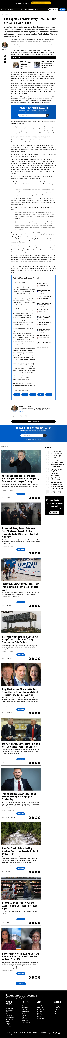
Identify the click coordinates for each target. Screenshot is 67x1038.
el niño (7, 922)
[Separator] (5, 65)
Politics (8, 1021)
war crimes (31, 76)
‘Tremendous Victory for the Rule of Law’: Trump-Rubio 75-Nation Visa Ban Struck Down (20, 586)
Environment (10, 1017)
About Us (40, 1006)
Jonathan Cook (25, 406)
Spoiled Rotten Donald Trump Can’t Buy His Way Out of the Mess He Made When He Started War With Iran (57, 492)
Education (9, 1016)
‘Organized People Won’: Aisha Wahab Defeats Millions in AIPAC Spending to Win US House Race (57, 479)
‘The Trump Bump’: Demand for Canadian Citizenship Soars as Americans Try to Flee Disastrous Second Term (57, 483)
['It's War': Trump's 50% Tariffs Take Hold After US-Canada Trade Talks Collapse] (21, 729)
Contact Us (40, 1018)
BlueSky (56, 1006)
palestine (29, 416)
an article (33, 39)
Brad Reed (4, 916)
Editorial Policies (42, 1009)
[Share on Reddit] (5, 62)
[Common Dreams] (29, 9)
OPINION (11, 9)
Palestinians (46, 149)
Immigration (25, 1008)
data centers (8, 658)
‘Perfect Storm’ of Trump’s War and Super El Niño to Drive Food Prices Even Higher (19, 905)
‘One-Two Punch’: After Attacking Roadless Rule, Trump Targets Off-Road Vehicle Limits (20, 851)
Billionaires (25, 1021)
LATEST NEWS (6, 9)
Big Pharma (25, 1011)
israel (24, 416)
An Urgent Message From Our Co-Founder (26, 277)
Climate (8, 1012)
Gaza (27, 145)
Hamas (16, 257)
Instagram (57, 1011)
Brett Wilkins (4, 810)
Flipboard (57, 1009)
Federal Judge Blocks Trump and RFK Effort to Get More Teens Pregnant (57, 487)
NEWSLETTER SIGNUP (53, 9)
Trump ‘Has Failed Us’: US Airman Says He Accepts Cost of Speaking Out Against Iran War (56, 452)
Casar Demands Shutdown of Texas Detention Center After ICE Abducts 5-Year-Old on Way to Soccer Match (57, 465)
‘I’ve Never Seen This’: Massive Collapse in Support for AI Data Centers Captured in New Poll (57, 461)
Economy (9, 1014)
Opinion (6, 14)
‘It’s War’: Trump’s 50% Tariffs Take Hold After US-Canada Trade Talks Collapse (21, 745)
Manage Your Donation (41, 1012)
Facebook (57, 1008)
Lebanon (47, 54)
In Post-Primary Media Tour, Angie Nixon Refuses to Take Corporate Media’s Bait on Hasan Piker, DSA (20, 956)
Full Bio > (21, 411)
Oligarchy (25, 1006)
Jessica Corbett (5, 865)
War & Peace (10, 1027)
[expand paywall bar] (65, 1)
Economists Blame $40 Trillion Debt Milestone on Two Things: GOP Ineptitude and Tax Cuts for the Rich (57, 457)
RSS (55, 1013)
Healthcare (9, 1019)
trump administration (10, 817)
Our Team (40, 1008)
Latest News (9, 1008)
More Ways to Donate (41, 1015)
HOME (2, 14)
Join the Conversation (33, 421)
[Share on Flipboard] (5, 59)
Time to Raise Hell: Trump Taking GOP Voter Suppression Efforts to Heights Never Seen (56, 470)
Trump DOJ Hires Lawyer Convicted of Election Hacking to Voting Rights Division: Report (19, 796)
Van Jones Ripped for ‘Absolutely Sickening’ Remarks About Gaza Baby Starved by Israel (56, 474)
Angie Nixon (8, 977)
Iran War (24, 1019)
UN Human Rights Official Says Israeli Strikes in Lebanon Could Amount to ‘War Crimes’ (47, 64)
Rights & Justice (8, 1024)
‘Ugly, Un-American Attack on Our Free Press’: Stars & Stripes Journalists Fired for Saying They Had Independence (20, 691)
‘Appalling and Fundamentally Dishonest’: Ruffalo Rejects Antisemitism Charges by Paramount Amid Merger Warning (20, 478)
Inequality (25, 1009)
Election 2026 (26, 1022)
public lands (8, 871)
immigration (8, 605)
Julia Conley (4, 970)
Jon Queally (4, 490)
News (3, 497)
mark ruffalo (8, 497)
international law (39, 52)
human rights (15, 54)
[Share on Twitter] (5, 56)
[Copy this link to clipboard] (39, 498)
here (20, 93)
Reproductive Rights (26, 1016)
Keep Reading (21, 493)
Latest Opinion (10, 1010)
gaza (11, 14)
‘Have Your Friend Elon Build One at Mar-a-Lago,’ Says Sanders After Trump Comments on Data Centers (20, 639)
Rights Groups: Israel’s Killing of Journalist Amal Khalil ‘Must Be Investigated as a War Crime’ (26, 64)
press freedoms (9, 712)
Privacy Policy (11, 1034)
